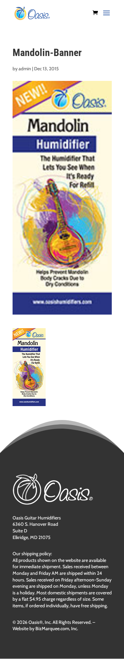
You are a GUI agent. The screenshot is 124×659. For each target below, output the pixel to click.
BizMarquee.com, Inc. (56, 628)
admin (25, 69)
